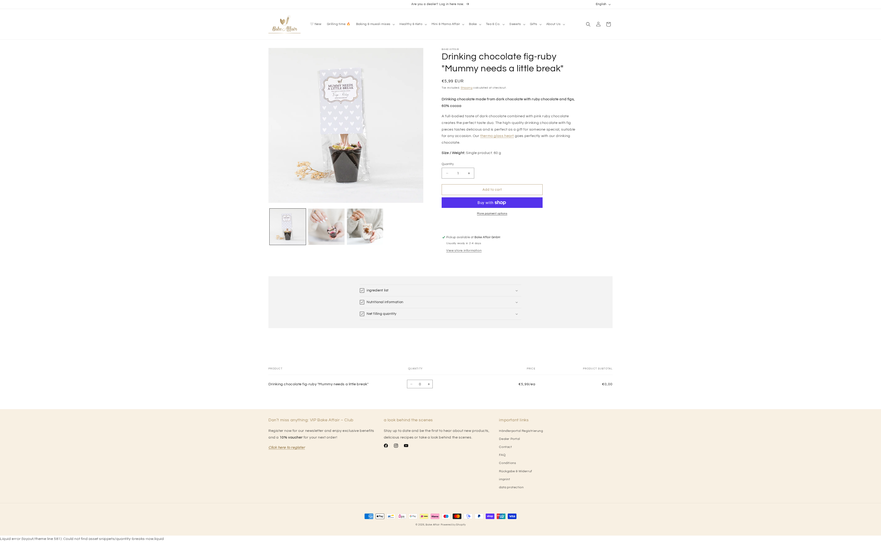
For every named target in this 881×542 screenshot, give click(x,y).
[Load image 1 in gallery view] (288, 227)
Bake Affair (433, 524)
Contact (505, 447)
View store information (464, 250)
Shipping (467, 87)
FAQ (502, 455)
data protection (511, 487)
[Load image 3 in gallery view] (365, 227)
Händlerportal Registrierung (521, 431)
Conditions (507, 463)
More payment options (492, 213)
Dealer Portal (509, 439)
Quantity (448, 164)
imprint (504, 479)
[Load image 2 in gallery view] (326, 227)
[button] (375, 24)
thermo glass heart (497, 136)
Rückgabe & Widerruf (515, 471)
